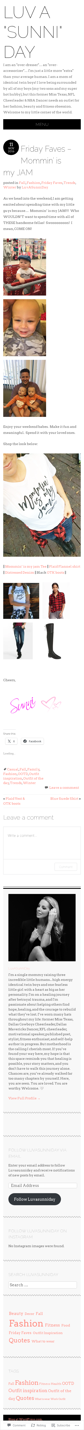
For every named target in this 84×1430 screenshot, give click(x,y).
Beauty (16, 1313)
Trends (69, 183)
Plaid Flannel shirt (64, 566)
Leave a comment (64, 788)
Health (56, 1383)
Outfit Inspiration (48, 1333)
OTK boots (55, 572)
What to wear (42, 1341)
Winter (9, 187)
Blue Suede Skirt (65, 799)
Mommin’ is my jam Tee (26, 566)
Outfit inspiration (27, 1390)
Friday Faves (51, 183)
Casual (13, 769)
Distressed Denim (19, 572)
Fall (22, 183)
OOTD (23, 774)
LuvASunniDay (35, 187)
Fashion (33, 183)
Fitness (52, 1325)
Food (65, 1325)
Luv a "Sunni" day (32, 32)
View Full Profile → (24, 1098)
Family (33, 769)
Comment (66, 867)
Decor (29, 1314)
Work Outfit (58, 1399)
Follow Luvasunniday (34, 1199)
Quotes (19, 1340)
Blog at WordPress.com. (25, 1419)
